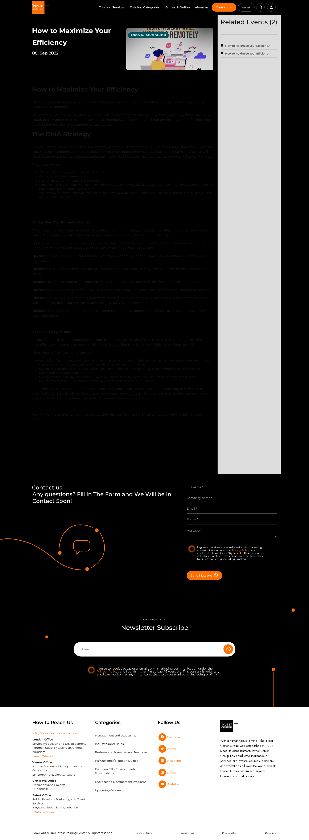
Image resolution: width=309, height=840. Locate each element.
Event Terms (187, 833)
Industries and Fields (109, 744)
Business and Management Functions (121, 752)
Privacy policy (229, 833)
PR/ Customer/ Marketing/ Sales (116, 760)
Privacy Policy (240, 550)
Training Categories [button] (145, 7)
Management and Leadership (115, 735)
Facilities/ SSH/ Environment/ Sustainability (115, 771)
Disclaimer (271, 833)
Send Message (201, 575)
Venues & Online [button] (177, 7)
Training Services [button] (112, 7)
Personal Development (148, 35)
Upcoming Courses (108, 790)
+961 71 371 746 (43, 812)
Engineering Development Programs (120, 781)
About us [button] (201, 7)
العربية (246, 7)
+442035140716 (43, 756)
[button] (260, 7)
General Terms (144, 833)
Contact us (224, 7)
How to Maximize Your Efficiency (247, 45)
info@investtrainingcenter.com (55, 733)
